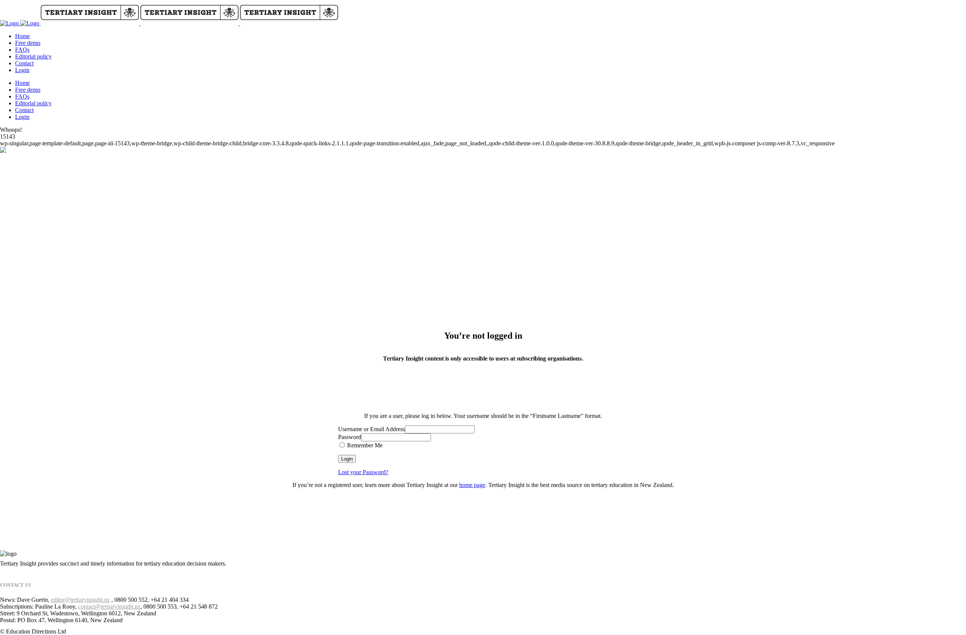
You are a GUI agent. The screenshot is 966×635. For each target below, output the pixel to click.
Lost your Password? (363, 472)
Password (349, 437)
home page (472, 485)
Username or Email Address (371, 429)
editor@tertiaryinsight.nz (80, 599)
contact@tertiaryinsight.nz (109, 606)
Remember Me (364, 445)
